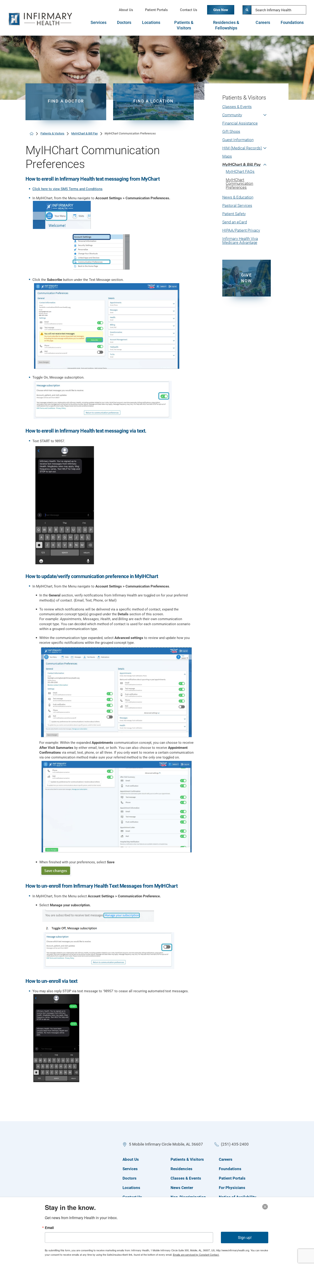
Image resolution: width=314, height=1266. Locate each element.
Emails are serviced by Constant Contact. (196, 1254)
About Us (126, 10)
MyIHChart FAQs (240, 171)
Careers (263, 22)
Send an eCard (234, 222)
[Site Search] (247, 10)
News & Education (237, 197)
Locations (151, 22)
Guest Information (238, 140)
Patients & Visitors (184, 25)
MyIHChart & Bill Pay (84, 133)
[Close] (265, 1206)
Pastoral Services (237, 206)
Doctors (124, 22)
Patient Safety (234, 214)
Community (232, 115)
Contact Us (188, 10)
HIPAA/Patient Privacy (241, 230)
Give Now (220, 10)
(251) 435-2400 (235, 1144)
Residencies (181, 1168)
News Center (182, 1187)
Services (98, 22)
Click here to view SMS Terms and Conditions (67, 189)
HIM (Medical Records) (242, 148)
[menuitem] (246, 109)
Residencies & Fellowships (226, 25)
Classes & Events (237, 107)
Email (49, 1227)
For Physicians (232, 1187)
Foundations (292, 22)
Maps (227, 156)
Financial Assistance (240, 123)
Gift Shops (231, 132)
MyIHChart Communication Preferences (239, 183)
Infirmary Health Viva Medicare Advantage (240, 241)
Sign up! (244, 1237)
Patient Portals (156, 10)
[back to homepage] (32, 134)
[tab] (98, 25)
